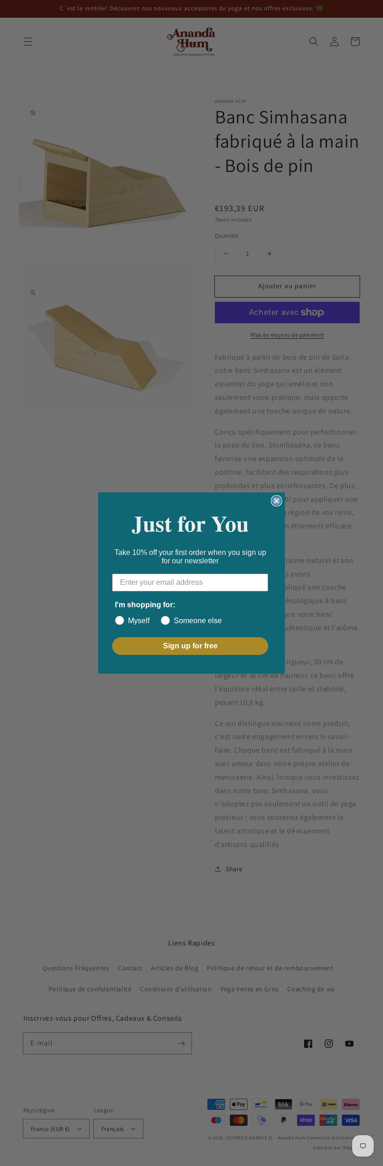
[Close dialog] (276, 500)
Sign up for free (190, 646)
